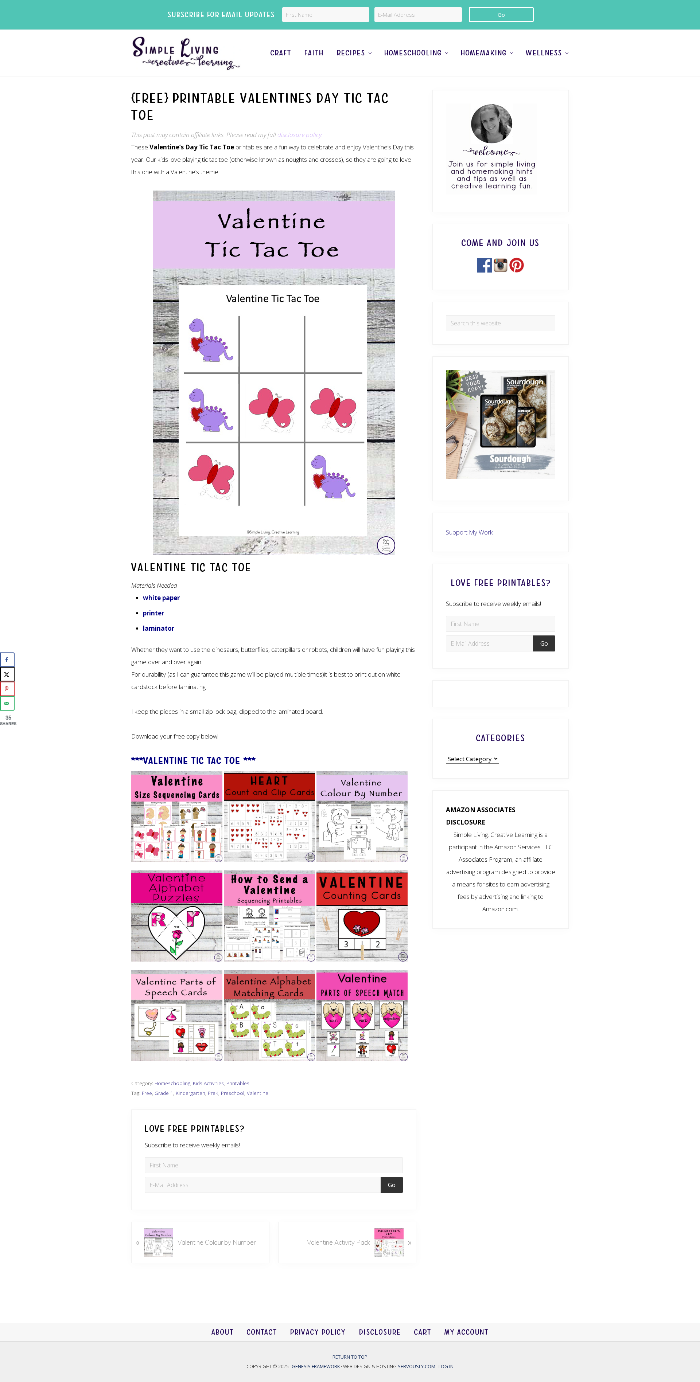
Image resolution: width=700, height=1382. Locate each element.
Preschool (232, 1092)
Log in (446, 1366)
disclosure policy (299, 134)
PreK (213, 1092)
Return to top (350, 1357)
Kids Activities (208, 1083)
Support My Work (469, 532)
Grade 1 (164, 1092)
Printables (237, 1083)
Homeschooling (172, 1083)
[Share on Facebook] (7, 659)
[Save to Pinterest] (7, 688)
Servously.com (416, 1366)
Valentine (257, 1092)
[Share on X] (7, 674)
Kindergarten (190, 1092)
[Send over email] (7, 703)
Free (147, 1092)
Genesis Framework (316, 1366)
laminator (158, 628)
